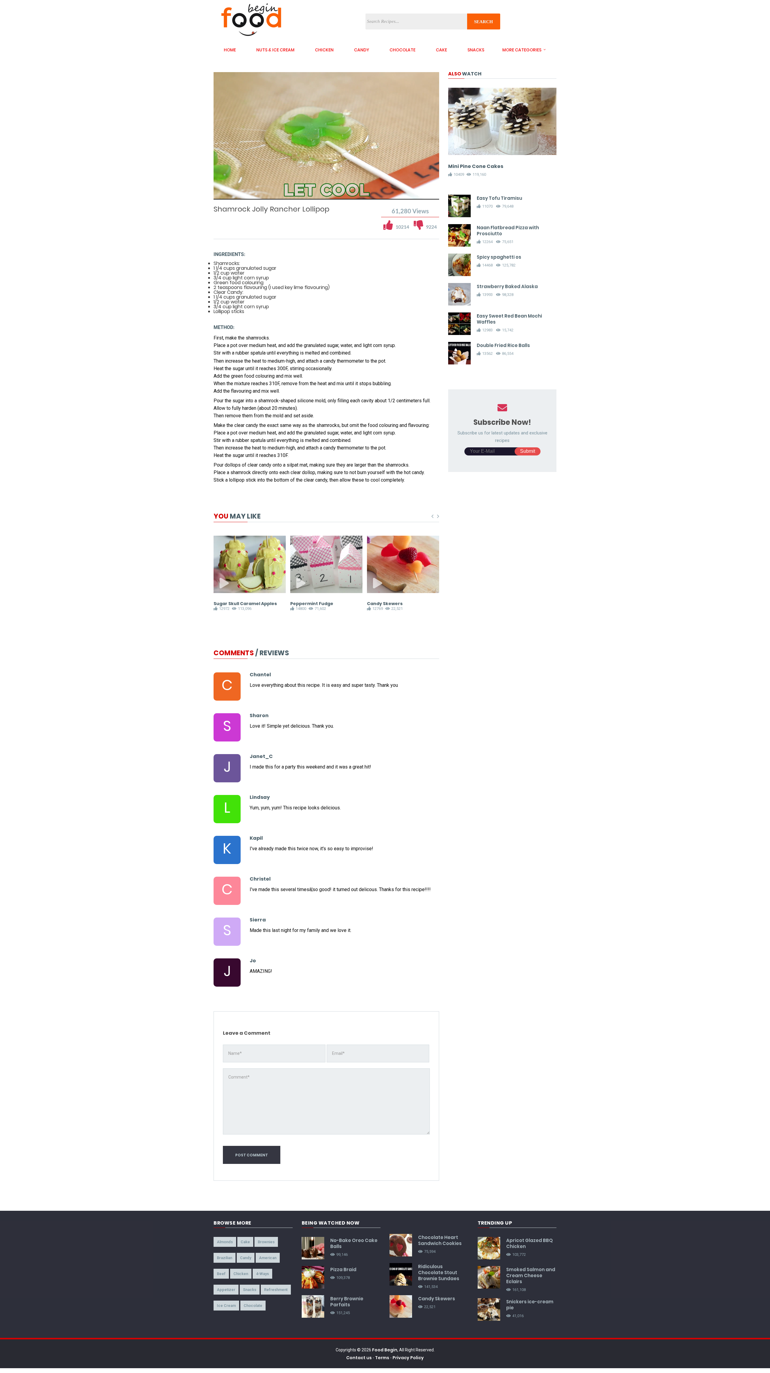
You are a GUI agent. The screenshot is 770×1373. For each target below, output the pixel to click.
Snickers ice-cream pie (529, 1304)
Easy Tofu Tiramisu (499, 198)
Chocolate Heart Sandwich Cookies (440, 1240)
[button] (235, 194)
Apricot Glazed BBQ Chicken (529, 1243)
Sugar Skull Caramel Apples (245, 604)
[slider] (326, 188)
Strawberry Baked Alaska (507, 286)
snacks (475, 50)
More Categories (521, 50)
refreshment (276, 1289)
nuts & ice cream (275, 50)
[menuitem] (419, 194)
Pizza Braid (343, 1269)
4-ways (262, 1273)
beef (221, 1273)
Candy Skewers (385, 604)
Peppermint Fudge (311, 604)
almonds (225, 1242)
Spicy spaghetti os (499, 257)
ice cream (226, 1305)
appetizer (226, 1289)
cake (441, 50)
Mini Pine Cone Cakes (475, 166)
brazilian (224, 1258)
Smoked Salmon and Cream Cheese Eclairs (530, 1275)
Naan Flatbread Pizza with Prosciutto (508, 230)
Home (230, 50)
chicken (324, 50)
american (267, 1258)
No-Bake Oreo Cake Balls (353, 1243)
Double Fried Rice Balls (503, 345)
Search (483, 21)
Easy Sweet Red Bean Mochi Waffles (509, 319)
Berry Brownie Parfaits (346, 1301)
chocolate (402, 50)
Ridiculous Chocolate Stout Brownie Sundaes (438, 1272)
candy (361, 50)
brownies (266, 1242)
